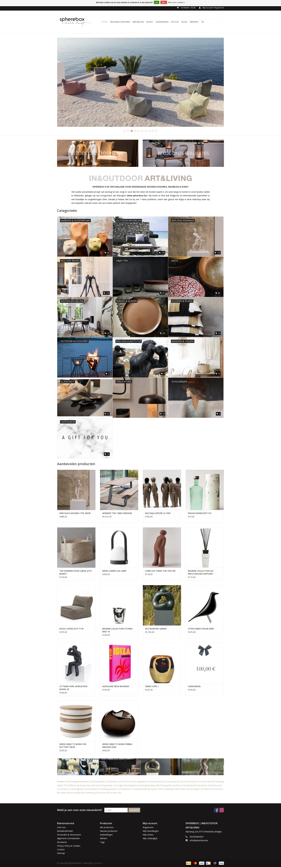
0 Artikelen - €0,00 (188, 7)
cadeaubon (144, 781)
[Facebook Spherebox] (216, 810)
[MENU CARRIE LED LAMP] (119, 547)
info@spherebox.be (199, 840)
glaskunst (136, 785)
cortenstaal (193, 781)
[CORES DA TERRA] (92, 766)
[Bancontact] (208, 863)
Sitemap (61, 853)
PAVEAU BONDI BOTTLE (199, 513)
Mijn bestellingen (151, 831)
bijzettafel (102, 781)
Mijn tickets (148, 834)
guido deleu (152, 785)
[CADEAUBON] (205, 663)
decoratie (209, 781)
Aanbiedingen (106, 834)
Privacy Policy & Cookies (68, 845)
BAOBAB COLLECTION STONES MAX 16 (117, 630)
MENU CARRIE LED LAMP (114, 570)
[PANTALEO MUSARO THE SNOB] (76, 490)
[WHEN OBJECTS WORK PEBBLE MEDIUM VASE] (119, 720)
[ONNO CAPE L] (162, 663)
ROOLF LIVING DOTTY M (71, 628)
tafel (209, 789)
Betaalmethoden (65, 831)
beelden (63, 781)
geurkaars (111, 785)
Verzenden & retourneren (69, 834)
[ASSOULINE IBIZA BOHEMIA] (119, 663)
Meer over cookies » (176, 2)
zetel (105, 792)
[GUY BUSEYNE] (134, 766)
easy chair (87, 785)
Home (104, 21)
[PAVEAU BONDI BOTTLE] (205, 490)
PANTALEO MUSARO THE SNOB (74, 513)
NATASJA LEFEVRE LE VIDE (158, 513)
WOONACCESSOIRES (120, 21)
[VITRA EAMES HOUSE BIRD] (205, 605)
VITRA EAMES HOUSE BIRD (201, 628)
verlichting (92, 792)
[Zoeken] (203, 22)
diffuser (74, 785)
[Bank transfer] (221, 863)
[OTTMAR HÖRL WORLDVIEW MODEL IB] (76, 663)
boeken (116, 781)
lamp (67, 789)
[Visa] (201, 863)
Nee (163, 2)
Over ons (61, 827)
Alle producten (107, 827)
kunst (207, 785)
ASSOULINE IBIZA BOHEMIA (115, 686)
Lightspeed (97, 863)
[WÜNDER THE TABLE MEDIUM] (119, 490)
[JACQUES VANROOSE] (175, 766)
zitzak (115, 792)
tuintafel (78, 792)
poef (157, 789)
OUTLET (175, 21)
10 (156, 131)
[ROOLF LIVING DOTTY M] (76, 605)
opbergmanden (111, 789)
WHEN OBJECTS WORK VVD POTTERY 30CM (72, 745)
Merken (194, 21)
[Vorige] (63, 83)
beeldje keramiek (82, 781)
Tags (102, 842)
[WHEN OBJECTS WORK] (186, 82)
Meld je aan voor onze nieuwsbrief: (79, 810)
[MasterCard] (194, 863)
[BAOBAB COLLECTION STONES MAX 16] (119, 605)
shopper (197, 789)
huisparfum (169, 785)
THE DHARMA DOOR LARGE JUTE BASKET (75, 572)
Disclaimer (62, 842)
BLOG (184, 21)
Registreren (148, 827)
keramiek (193, 785)
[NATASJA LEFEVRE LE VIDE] (162, 490)
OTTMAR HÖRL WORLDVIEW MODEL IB (73, 688)
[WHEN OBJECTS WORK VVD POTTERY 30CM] (76, 720)
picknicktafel (143, 789)
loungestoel (80, 789)
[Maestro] (214, 863)
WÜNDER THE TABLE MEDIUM (117, 513)
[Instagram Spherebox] (221, 810)
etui (99, 785)
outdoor (128, 789)
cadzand (158, 781)
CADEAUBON (162, 21)
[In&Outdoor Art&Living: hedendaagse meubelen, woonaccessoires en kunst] (76, 22)
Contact (61, 849)
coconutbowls (175, 781)
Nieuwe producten (108, 831)
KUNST (149, 21)
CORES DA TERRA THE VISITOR (160, 570)
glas (124, 785)
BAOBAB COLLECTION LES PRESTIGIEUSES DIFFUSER (200, 572)
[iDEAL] (188, 863)
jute (181, 785)
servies (184, 789)
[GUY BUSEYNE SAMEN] (162, 605)
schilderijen (171, 789)
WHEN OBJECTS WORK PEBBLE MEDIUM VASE (117, 745)
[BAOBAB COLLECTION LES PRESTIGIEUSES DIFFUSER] (205, 547)
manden (95, 789)
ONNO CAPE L (152, 686)
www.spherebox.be (137, 195)
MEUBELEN (138, 21)
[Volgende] (218, 83)
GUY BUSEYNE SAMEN (156, 628)
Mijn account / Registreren (213, 7)
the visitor (64, 792)
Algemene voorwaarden (68, 838)
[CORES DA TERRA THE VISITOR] (162, 547)
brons (129, 781)
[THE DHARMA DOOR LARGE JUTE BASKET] (76, 547)
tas (218, 789)
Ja (157, 2)
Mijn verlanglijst (150, 838)
